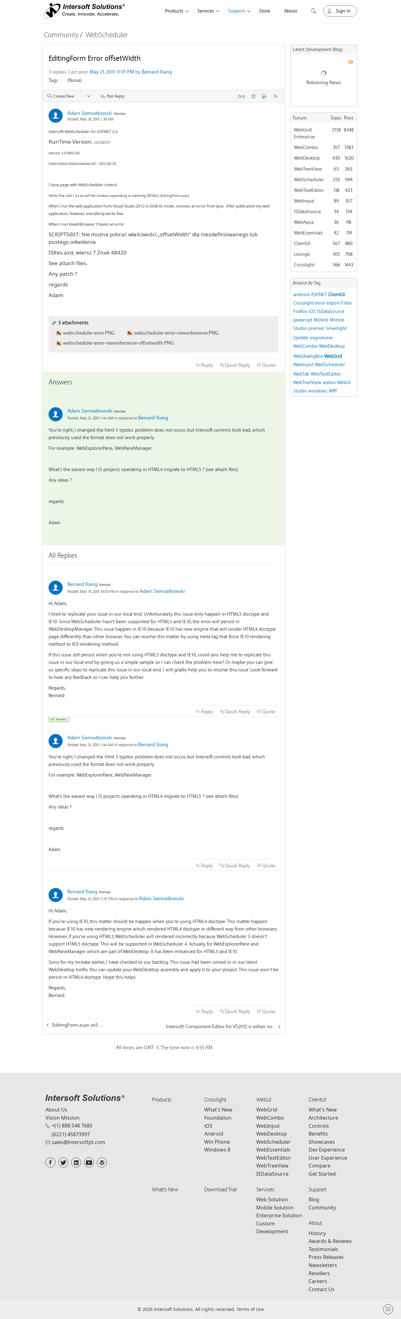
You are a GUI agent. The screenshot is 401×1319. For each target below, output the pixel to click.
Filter (346, 302)
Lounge (302, 254)
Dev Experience (327, 1149)
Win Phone (217, 1141)
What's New (218, 1109)
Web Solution (272, 1199)
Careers (318, 1281)
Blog (314, 1199)
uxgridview (321, 337)
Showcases (322, 1141)
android (301, 294)
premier (316, 328)
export (333, 302)
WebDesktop (307, 158)
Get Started (322, 1173)
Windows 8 (217, 1149)
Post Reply (115, 96)
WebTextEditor (309, 190)
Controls (319, 1125)
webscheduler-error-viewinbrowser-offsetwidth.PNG (118, 342)
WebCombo (306, 147)
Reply (207, 365)
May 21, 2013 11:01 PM (112, 71)
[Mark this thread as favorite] (253, 96)
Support (236, 10)
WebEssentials (308, 232)
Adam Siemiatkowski (89, 113)
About (290, 10)
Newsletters (323, 1265)
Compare (320, 1165)
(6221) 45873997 (71, 1134)
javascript (302, 319)
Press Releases (326, 1257)
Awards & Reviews (330, 1241)
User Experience (328, 1157)
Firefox (300, 311)
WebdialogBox (308, 356)
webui (329, 382)
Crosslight (304, 264)
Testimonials (323, 1249)
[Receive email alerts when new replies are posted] (264, 96)
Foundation (218, 1117)
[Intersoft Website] (84, 11)
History (317, 1233)
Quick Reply (237, 365)
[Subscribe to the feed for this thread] (275, 96)
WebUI (263, 1099)
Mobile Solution (275, 1207)
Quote (268, 365)
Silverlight (336, 328)
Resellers (319, 1273)
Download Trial (220, 1189)
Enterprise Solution (279, 1215)
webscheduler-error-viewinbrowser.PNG (176, 332)
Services (205, 10)
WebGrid (333, 356)
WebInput (304, 200)
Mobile (321, 319)
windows (317, 390)
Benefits (318, 1133)
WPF (333, 390)
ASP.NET (319, 294)
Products (174, 10)
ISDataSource (307, 211)
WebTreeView (308, 168)
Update (300, 337)
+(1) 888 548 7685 (72, 1125)
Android (213, 1133)
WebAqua (304, 222)
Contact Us (322, 1289)
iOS (312, 311)
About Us (56, 1109)
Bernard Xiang (157, 71)
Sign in (343, 10)
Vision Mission (62, 1117)
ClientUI (302, 243)
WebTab (301, 373)
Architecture (323, 1117)
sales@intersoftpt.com (78, 1142)
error (320, 302)
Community (61, 34)
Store (264, 10)
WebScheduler (107, 34)
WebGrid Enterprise (304, 133)
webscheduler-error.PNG (89, 332)
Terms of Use (250, 1309)
